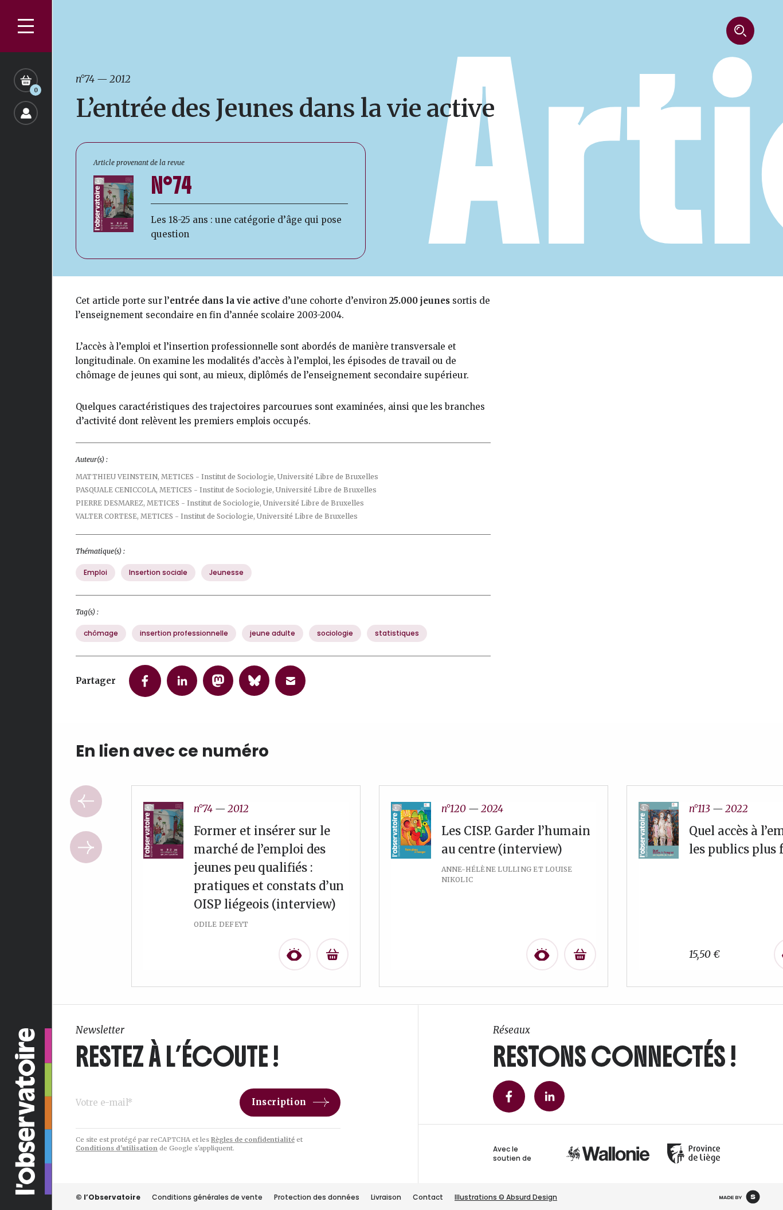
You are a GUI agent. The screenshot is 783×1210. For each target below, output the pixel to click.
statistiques (397, 633)
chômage (101, 633)
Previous (86, 801)
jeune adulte (272, 633)
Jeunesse (226, 572)
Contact (428, 1197)
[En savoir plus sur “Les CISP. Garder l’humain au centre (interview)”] (580, 954)
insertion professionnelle (184, 633)
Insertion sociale (158, 572)
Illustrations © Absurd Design (506, 1197)
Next (86, 847)
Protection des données (316, 1197)
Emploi (95, 572)
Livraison (386, 1197)
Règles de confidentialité (253, 1139)
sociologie (335, 633)
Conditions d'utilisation (117, 1148)
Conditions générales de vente (207, 1197)
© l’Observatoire (108, 1197)
